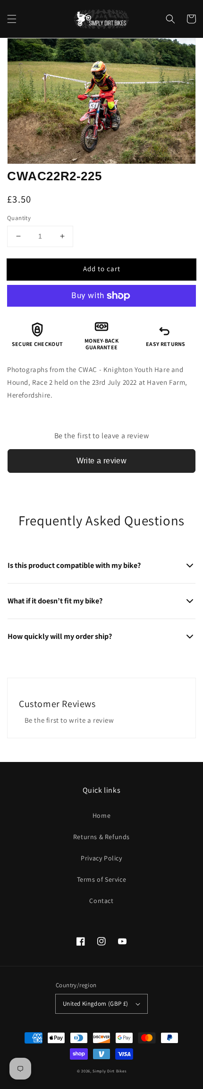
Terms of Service (102, 879)
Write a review (101, 461)
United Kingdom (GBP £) (95, 1004)
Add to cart (101, 268)
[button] (11, 19)
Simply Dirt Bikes (109, 1070)
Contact (101, 900)
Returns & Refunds (101, 836)
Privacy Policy (101, 858)
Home (101, 815)
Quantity (19, 218)
